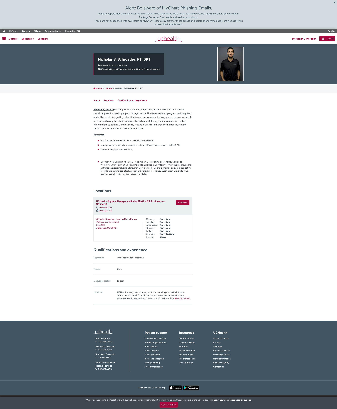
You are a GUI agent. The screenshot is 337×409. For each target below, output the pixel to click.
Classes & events (187, 342)
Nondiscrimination (222, 358)
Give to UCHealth (221, 350)
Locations (43, 38)
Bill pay (37, 31)
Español (331, 31)
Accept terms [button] (169, 404)
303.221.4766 (105, 210)
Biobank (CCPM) (221, 362)
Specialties (28, 38)
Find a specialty (152, 354)
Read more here (182, 298)
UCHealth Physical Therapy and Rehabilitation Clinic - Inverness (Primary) (130, 202)
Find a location (152, 350)
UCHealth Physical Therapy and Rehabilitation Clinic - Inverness (130, 69)
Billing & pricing (152, 362)
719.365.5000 (104, 357)
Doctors (13, 38)
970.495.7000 (105, 349)
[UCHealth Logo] (103, 331)
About (97, 100)
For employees (186, 354)
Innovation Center (221, 354)
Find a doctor (151, 346)
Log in (330, 38)
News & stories (186, 362)
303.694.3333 (105, 207)
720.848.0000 (105, 341)
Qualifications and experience (132, 100)
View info (182, 202)
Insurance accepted (154, 358)
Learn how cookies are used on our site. (232, 400)
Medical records (186, 338)
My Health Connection (304, 38)
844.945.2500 (105, 369)
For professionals (187, 358)
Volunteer (218, 346)
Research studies (53, 31)
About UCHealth (221, 338)
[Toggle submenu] (4, 38)
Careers (26, 31)
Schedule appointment (156, 342)
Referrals (13, 31)
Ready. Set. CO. (72, 31)
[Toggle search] (4, 31)
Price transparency (154, 367)
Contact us (218, 367)
